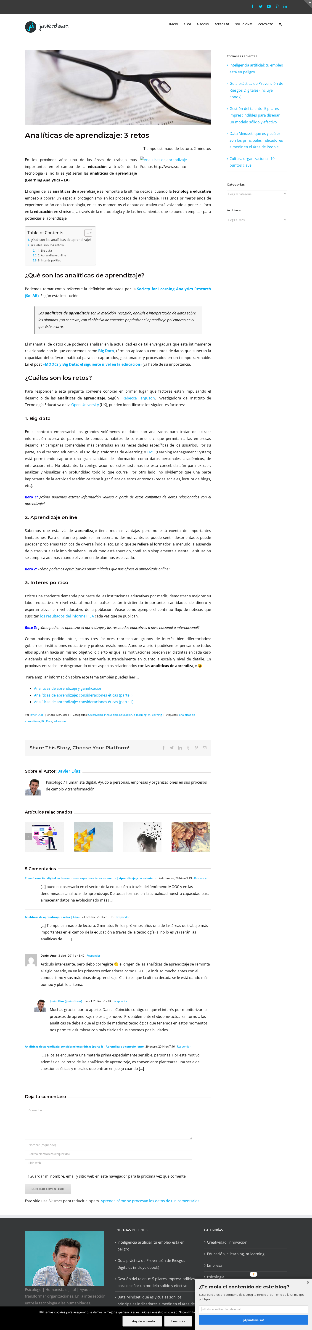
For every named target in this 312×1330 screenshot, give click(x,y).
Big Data (106, 350)
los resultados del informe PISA (67, 616)
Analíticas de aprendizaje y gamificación (68, 688)
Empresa (214, 1265)
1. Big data (45, 250)
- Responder (200, 878)
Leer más (178, 1321)
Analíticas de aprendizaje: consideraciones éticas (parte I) (83, 695)
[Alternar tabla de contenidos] (86, 233)
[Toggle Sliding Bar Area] (308, 4)
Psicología (215, 1276)
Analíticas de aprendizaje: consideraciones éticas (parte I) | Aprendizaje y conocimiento (84, 1046)
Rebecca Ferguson (138, 398)
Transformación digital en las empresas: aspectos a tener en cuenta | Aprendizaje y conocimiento (91, 878)
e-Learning (60, 721)
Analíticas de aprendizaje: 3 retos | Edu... (52, 917)
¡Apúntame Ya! (253, 1320)
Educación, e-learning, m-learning (140, 715)
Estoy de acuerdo (142, 1321)
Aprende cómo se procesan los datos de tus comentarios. (150, 1200)
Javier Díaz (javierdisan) (66, 1001)
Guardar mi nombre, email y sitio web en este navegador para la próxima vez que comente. (108, 1176)
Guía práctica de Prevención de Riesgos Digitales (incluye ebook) (256, 90)
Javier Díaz (36, 715)
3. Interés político (49, 260)
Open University (85, 404)
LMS (150, 452)
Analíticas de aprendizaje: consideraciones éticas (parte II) (83, 701)
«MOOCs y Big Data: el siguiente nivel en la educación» (93, 364)
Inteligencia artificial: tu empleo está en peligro (151, 1246)
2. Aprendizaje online (52, 255)
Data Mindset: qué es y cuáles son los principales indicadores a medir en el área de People (256, 140)
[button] (280, 24)
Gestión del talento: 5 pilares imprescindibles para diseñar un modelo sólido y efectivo (255, 115)
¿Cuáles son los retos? (47, 245)
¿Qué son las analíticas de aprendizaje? (61, 239)
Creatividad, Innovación (103, 715)
